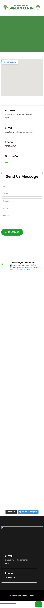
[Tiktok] (14, 542)
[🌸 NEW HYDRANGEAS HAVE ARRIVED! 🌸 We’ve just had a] (33, 316)
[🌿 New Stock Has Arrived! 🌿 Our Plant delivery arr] (11, 402)
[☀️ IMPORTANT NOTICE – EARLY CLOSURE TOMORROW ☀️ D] (11, 316)
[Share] (10, 603)
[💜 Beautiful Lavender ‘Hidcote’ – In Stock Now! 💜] (33, 414)
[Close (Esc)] (14, 603)
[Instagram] (9, 542)
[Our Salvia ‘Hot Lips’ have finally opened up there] (11, 489)
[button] (22, 12)
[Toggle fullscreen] (6, 603)
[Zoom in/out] (2, 603)
